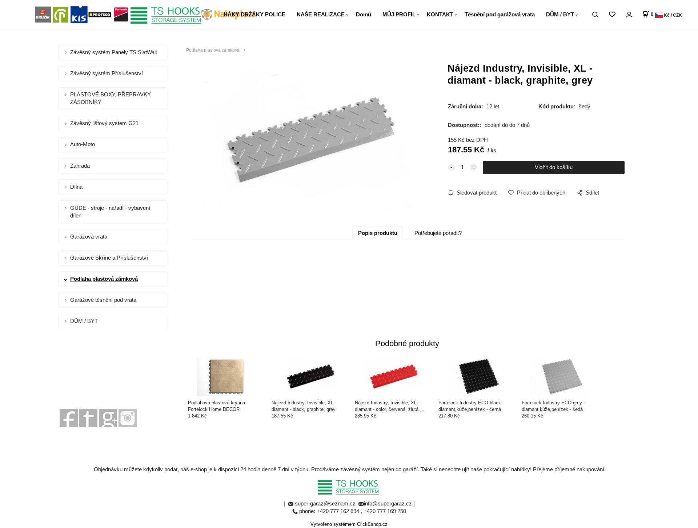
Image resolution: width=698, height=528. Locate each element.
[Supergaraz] (69, 417)
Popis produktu (377, 233)
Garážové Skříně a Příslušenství (109, 258)
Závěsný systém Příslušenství (106, 73)
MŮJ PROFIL (399, 14)
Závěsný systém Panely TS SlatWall (113, 52)
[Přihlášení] (629, 14)
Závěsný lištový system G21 (104, 123)
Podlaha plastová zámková (104, 279)
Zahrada (80, 166)
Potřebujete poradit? (438, 233)
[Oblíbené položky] (612, 14)
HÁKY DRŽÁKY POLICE (254, 14)
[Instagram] (128, 417)
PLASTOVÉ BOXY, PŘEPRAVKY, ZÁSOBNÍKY (111, 98)
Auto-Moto (82, 144)
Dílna (76, 187)
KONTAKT (440, 14)
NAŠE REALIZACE (321, 14)
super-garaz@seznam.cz (326, 503)
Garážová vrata (88, 236)
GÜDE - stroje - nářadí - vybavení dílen (110, 212)
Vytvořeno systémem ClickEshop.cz (349, 524)
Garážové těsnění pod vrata (103, 300)
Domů (363, 14)
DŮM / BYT (560, 14)
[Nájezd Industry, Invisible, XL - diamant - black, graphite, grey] (307, 140)
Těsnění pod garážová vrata (500, 14)
